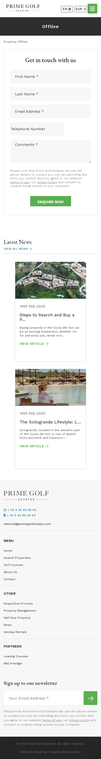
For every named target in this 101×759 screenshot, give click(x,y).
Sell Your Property (17, 617)
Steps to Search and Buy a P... (47, 317)
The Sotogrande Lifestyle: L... (50, 422)
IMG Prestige (13, 663)
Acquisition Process (18, 603)
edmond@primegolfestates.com (27, 524)
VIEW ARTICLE (32, 344)
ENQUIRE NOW (51, 202)
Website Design (31, 752)
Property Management (20, 610)
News (8, 625)
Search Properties (17, 558)
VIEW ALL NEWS (16, 249)
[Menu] (92, 8)
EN (65, 9)
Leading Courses (16, 656)
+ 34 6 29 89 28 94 (21, 510)
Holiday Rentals (15, 632)
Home (8, 550)
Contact (9, 579)
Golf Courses (13, 565)
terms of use (19, 182)
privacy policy (47, 182)
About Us (10, 572)
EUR (79, 9)
